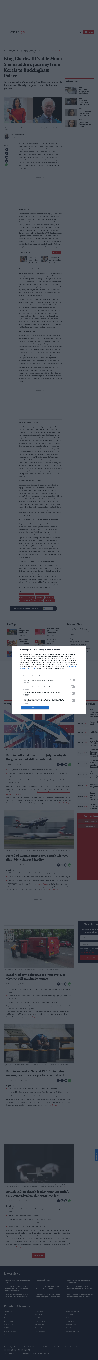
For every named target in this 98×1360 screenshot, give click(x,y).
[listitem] (49, 676)
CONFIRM (35, 708)
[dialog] (49, 680)
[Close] (82, 650)
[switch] (72, 680)
